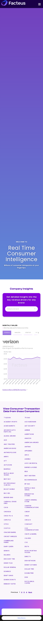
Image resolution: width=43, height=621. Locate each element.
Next (30, 592)
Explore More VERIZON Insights (14, 390)
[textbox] (21, 309)
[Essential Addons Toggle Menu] (39, 4)
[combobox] (21, 309)
